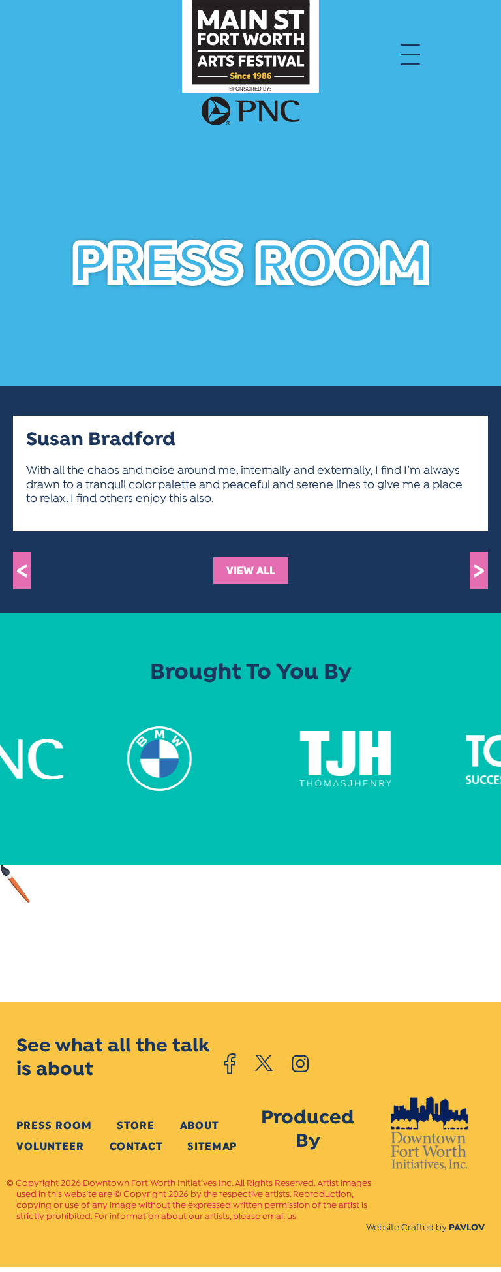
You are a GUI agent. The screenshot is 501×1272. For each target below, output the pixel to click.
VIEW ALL (250, 571)
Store (135, 1125)
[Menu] (410, 53)
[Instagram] (300, 1064)
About (199, 1125)
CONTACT (136, 1146)
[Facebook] (230, 1064)
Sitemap (212, 1146)
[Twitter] (264, 1064)
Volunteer (50, 1146)
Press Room (53, 1125)
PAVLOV (467, 1227)
